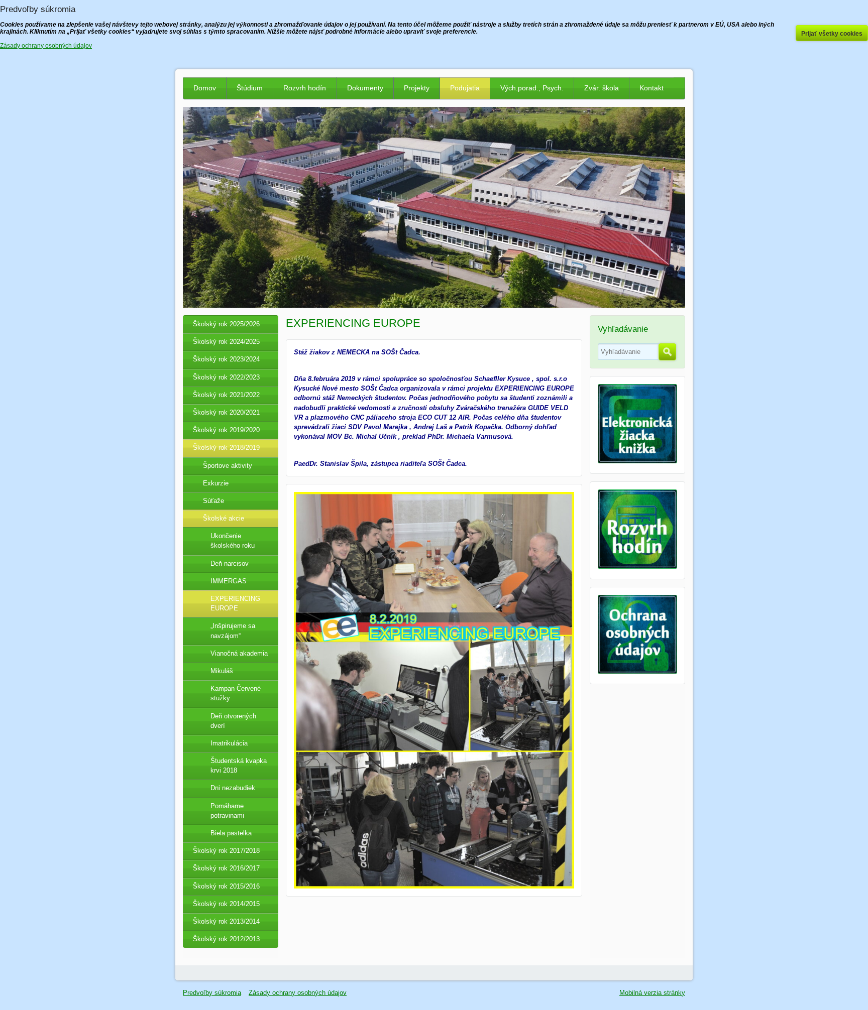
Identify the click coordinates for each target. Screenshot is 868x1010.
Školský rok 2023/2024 (226, 359)
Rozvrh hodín (304, 88)
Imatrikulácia (229, 743)
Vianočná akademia (239, 653)
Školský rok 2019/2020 (226, 430)
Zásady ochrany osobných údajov (298, 992)
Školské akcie (223, 518)
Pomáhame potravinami (227, 810)
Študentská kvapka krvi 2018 (238, 765)
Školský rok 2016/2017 (226, 868)
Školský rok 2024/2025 (226, 341)
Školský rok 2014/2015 (226, 904)
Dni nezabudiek (232, 788)
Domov (204, 88)
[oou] (637, 671)
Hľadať (667, 351)
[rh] (637, 566)
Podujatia (465, 88)
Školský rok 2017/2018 (226, 850)
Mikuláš (221, 671)
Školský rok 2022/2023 (226, 377)
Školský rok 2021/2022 (226, 395)
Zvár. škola (601, 88)
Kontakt (651, 88)
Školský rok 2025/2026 (226, 324)
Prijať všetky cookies (831, 33)
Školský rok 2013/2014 (226, 921)
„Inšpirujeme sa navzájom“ (232, 630)
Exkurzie (216, 483)
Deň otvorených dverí (233, 720)
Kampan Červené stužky (235, 693)
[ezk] (637, 461)
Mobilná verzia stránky (652, 992)
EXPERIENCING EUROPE (235, 603)
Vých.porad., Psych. (532, 88)
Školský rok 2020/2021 (226, 412)
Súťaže (213, 500)
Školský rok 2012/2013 (226, 939)
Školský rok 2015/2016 (226, 886)
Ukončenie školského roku (232, 540)
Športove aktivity (227, 465)
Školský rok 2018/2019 (226, 447)
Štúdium (250, 88)
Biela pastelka (231, 833)
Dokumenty (365, 88)
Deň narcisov (229, 563)
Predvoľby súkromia (212, 992)
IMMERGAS (228, 581)
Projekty (416, 88)
